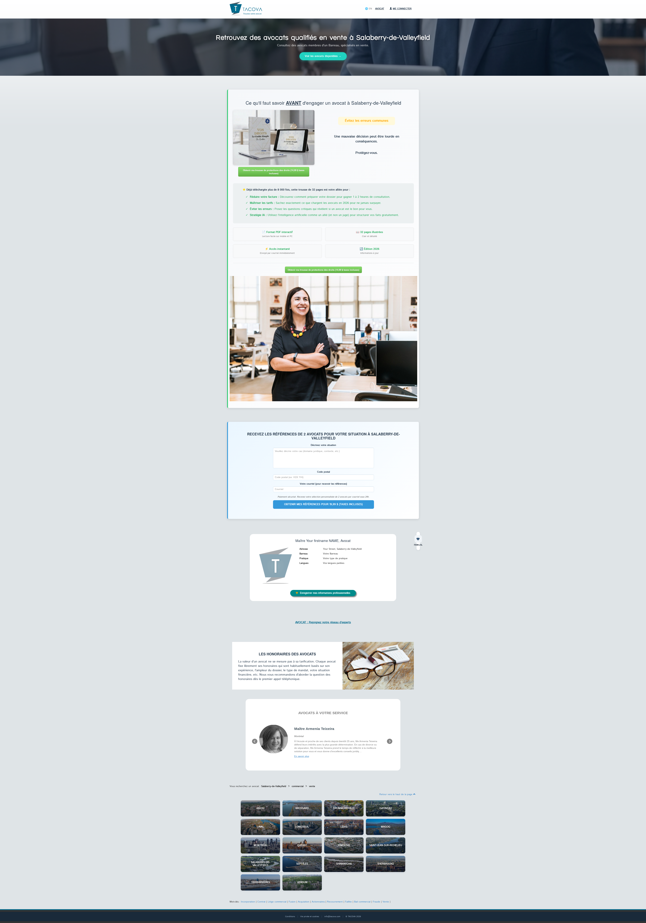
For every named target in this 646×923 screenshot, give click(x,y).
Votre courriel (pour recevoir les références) (323, 484)
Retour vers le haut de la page (396, 793)
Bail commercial (362, 900)
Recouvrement (335, 900)
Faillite (348, 900)
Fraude (376, 900)
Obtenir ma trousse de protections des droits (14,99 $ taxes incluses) (273, 171)
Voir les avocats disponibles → (323, 56)
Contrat (261, 900)
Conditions (290, 915)
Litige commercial (277, 900)
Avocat (379, 8)
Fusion (292, 900)
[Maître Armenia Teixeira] (273, 739)
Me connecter (402, 8)
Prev (254, 740)
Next (389, 740)
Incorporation (248, 900)
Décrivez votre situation (323, 445)
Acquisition (303, 900)
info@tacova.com (332, 915)
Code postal (323, 472)
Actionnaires (318, 900)
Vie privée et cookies (309, 915)
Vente (386, 900)
